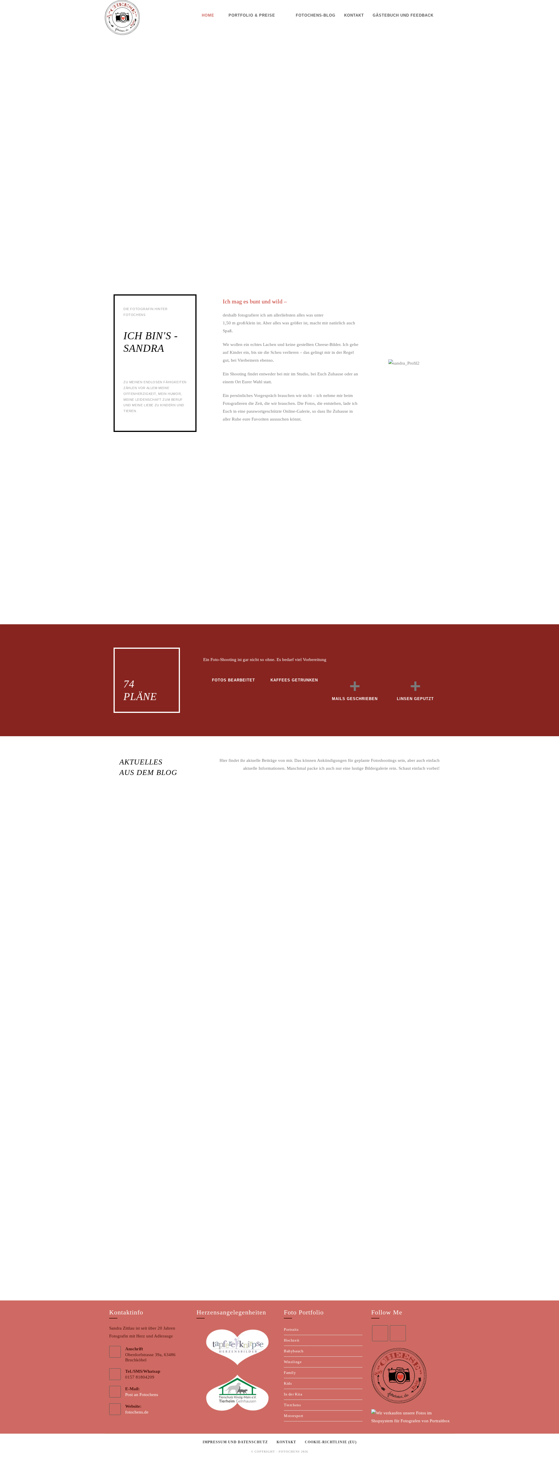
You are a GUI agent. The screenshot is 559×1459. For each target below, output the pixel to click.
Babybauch (293, 1351)
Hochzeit (292, 1340)
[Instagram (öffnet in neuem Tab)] (452, 15)
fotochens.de (136, 1412)
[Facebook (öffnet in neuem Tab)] (444, 15)
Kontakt (286, 1442)
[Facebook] (380, 1333)
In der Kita (293, 1394)
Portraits (291, 1329)
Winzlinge (293, 1362)
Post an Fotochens (141, 1394)
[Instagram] (398, 1333)
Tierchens (292, 1405)
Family (290, 1372)
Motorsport (293, 1416)
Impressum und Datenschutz (235, 1442)
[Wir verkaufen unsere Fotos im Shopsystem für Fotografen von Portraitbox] (410, 1416)
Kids (288, 1383)
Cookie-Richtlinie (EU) (331, 1442)
